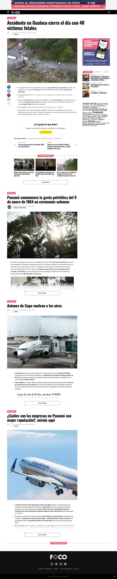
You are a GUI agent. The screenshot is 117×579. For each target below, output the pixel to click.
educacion (85, 110)
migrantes (58, 138)
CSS (106, 109)
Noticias (76, 569)
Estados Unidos (87, 112)
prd (94, 123)
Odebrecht (101, 119)
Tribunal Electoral (100, 124)
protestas (98, 123)
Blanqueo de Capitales (102, 103)
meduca (84, 117)
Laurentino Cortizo (86, 115)
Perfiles (56, 569)
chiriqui (106, 104)
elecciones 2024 (93, 110)
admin (16, 34)
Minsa (93, 118)
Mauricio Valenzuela (20, 207)
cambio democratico (98, 104)
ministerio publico (101, 117)
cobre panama (85, 106)
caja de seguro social (87, 104)
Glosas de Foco (102, 114)
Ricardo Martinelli (88, 124)
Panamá (91, 121)
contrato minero (101, 106)
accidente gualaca (34, 138)
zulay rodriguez (93, 125)
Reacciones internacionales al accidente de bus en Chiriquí (45, 107)
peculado (98, 121)
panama (84, 121)
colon (91, 106)
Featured (44, 138)
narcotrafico (99, 118)
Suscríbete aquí (45, 132)
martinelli (105, 115)
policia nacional (87, 123)
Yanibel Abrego (85, 125)
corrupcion (94, 107)
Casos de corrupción (66, 569)
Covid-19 (101, 109)
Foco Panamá (87, 114)
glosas (95, 114)
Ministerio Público (86, 118)
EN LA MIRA (103, 110)
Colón (94, 106)
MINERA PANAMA (91, 117)
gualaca (50, 138)
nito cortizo (94, 119)
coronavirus (86, 107)
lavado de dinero (96, 116)
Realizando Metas (105, 122)
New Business (86, 119)
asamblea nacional (89, 103)
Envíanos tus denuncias (45, 569)
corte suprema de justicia (90, 109)
